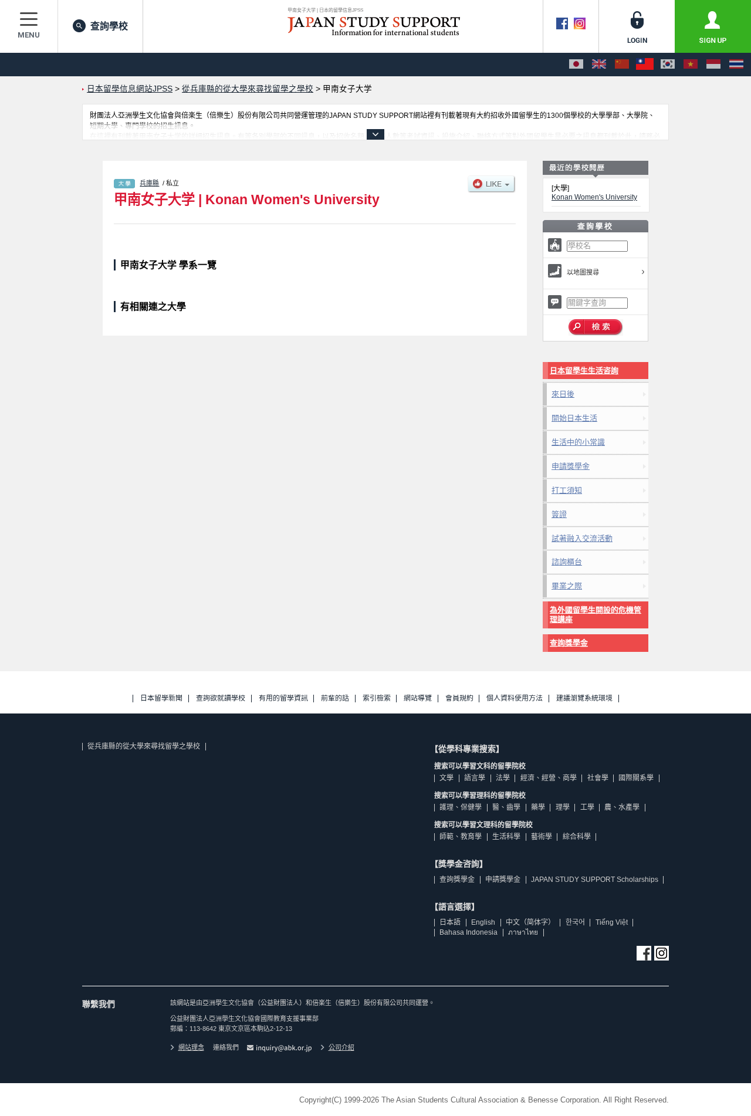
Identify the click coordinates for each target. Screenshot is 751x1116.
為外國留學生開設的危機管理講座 (595, 615)
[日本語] (576, 64)
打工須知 (567, 490)
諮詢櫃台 (567, 561)
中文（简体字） (530, 922)
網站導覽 (418, 698)
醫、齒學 (506, 807)
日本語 (450, 922)
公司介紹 (341, 1047)
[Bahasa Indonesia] (713, 64)
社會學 (597, 778)
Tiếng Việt (612, 922)
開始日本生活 (574, 418)
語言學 (474, 778)
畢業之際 (567, 585)
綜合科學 (577, 837)
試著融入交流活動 (582, 538)
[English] (599, 64)
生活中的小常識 (578, 442)
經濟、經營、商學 (548, 778)
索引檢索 (377, 698)
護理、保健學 (460, 807)
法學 (503, 778)
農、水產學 (622, 807)
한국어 (575, 922)
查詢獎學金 (569, 642)
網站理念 (191, 1047)
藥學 (538, 807)
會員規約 (459, 698)
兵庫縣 (149, 183)
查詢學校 (109, 26)
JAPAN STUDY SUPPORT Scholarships (594, 879)
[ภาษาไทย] (736, 64)
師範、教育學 (460, 837)
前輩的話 (335, 698)
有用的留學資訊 (283, 698)
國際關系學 (636, 778)
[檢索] (596, 327)
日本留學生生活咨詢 (584, 370)
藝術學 (541, 837)
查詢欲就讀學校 (220, 698)
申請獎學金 (571, 466)
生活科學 (506, 837)
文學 (446, 778)
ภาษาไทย (523, 932)
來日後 (563, 394)
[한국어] (667, 64)
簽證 (559, 514)
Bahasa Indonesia (468, 932)
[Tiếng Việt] (690, 64)
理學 (563, 807)
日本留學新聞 (161, 698)
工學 (587, 807)
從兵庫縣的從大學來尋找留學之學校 (143, 746)
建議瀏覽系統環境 (584, 698)
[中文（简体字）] (622, 64)
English (483, 922)
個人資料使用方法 (514, 698)
